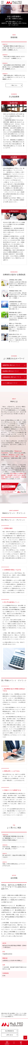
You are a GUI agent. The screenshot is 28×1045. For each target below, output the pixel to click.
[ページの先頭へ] (25, 1037)
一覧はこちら (14, 85)
